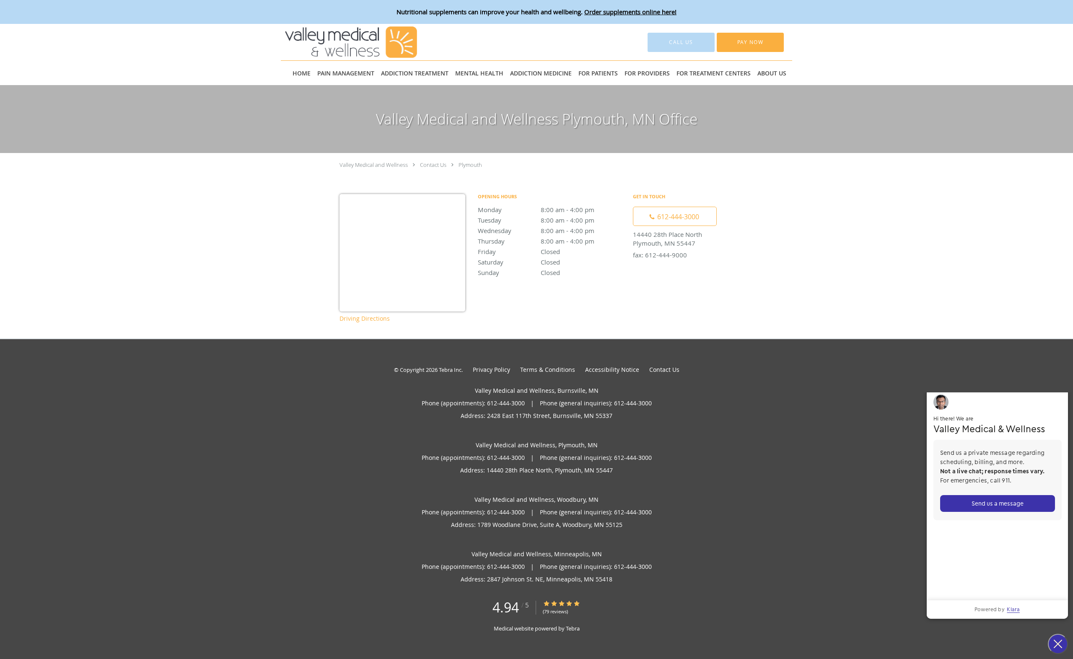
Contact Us (433, 165)
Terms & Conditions (547, 370)
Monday (536, 209)
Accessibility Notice (612, 370)
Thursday (536, 241)
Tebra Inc (450, 370)
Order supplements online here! (630, 12)
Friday (519, 251)
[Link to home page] (338, 42)
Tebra (573, 628)
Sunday (519, 272)
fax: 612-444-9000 (660, 255)
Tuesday (536, 220)
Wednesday (536, 230)
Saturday (519, 262)
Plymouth (470, 165)
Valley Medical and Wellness (374, 165)
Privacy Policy (491, 370)
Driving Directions (365, 318)
